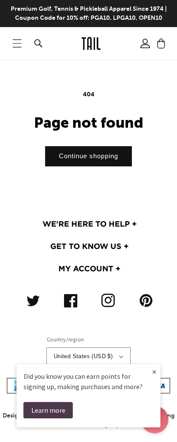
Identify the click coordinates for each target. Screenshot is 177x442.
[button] (17, 43)
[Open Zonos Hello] (164, 425)
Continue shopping (88, 156)
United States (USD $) (83, 356)
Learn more (48, 410)
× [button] (154, 371)
